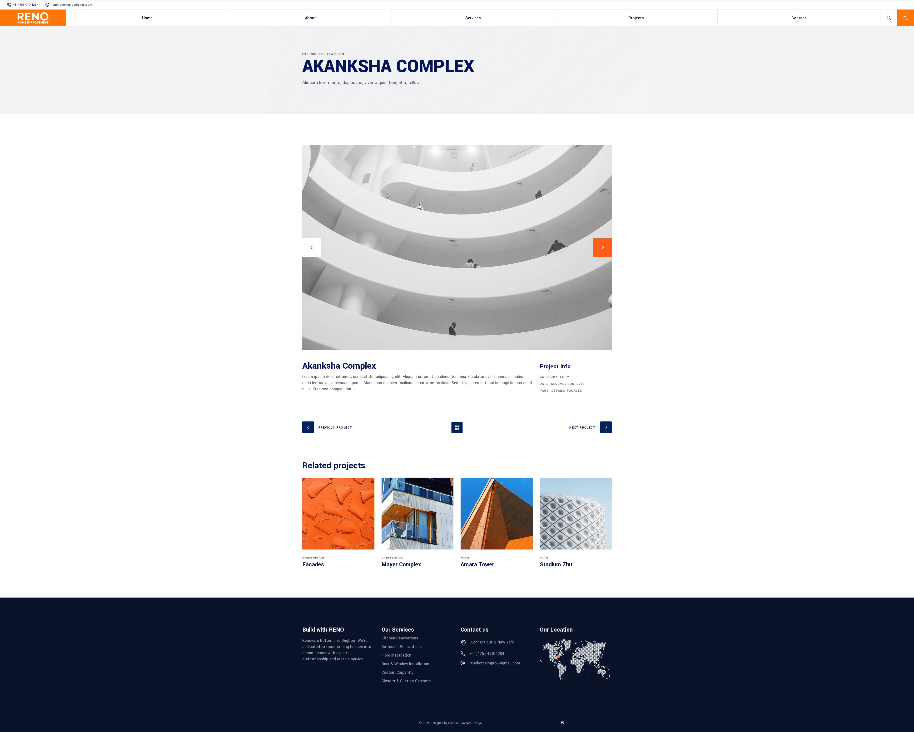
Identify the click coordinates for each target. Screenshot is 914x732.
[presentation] (311, 247)
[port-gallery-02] (457, 247)
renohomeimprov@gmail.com (72, 5)
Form (565, 377)
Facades (574, 390)
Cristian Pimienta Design (465, 723)
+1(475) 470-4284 (26, 5)
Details (558, 390)
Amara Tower (477, 565)
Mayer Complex (401, 565)
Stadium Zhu (556, 565)
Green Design (313, 557)
